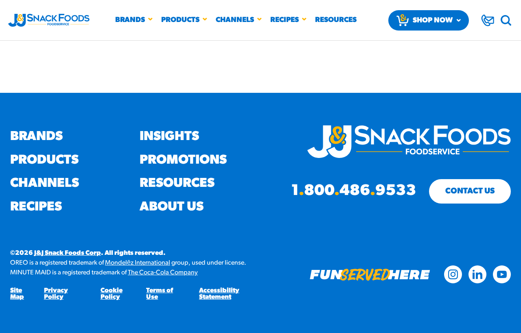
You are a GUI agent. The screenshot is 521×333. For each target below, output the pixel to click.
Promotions (183, 160)
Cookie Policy (112, 293)
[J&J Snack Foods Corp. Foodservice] (49, 20)
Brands (130, 20)
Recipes (284, 20)
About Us (172, 207)
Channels (235, 20)
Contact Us (470, 191)
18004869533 (353, 191)
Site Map (17, 293)
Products (180, 20)
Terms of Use (159, 293)
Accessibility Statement (219, 293)
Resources (336, 20)
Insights (169, 136)
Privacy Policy (56, 293)
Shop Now (433, 20)
